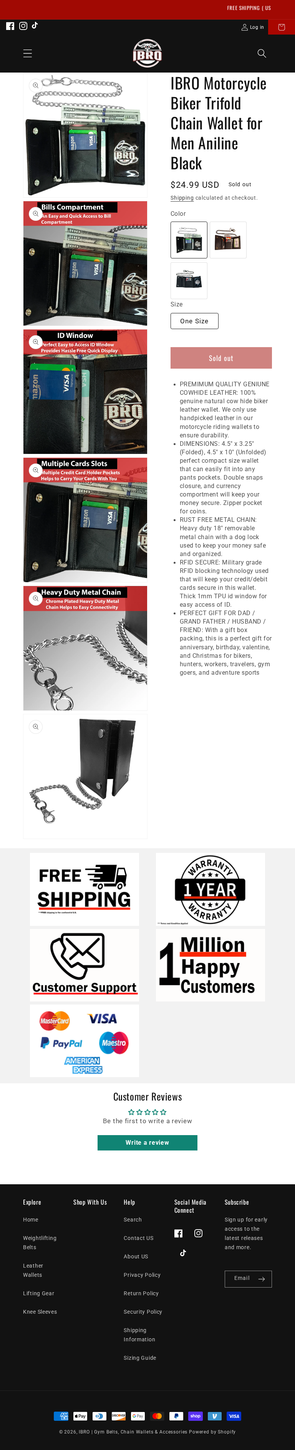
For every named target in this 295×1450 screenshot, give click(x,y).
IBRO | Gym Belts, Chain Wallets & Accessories (133, 1432)
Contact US (138, 1238)
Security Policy (143, 1312)
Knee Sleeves (40, 1312)
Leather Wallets (33, 1270)
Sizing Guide (140, 1358)
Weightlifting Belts (39, 1243)
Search (133, 1220)
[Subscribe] (261, 1279)
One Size (194, 321)
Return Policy (141, 1293)
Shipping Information (139, 1335)
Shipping (182, 198)
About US (136, 1256)
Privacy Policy (142, 1275)
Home (30, 1220)
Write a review (147, 1142)
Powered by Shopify (212, 1432)
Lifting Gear (39, 1293)
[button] (281, 27)
